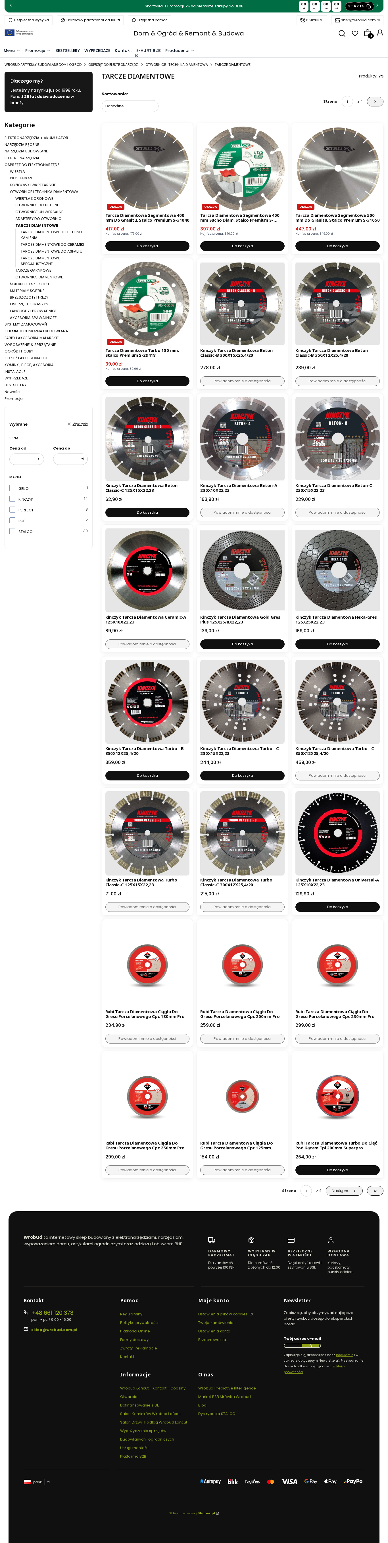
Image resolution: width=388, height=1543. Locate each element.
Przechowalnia (212, 1339)
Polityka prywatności (139, 1322)
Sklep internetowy (192, 1513)
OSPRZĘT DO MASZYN (29, 304)
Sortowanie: (115, 94)
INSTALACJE (15, 371)
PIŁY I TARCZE (21, 178)
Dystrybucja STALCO (216, 1413)
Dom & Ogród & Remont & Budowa (189, 33)
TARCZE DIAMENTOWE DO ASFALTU (51, 251)
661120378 (315, 20)
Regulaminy (131, 1314)
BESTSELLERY (15, 385)
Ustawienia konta (214, 1331)
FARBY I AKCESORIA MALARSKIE (32, 338)
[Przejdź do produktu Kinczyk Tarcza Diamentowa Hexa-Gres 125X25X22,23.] (337, 570)
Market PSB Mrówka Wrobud (224, 1396)
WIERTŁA (17, 171)
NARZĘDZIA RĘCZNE (22, 144)
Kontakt (127, 1356)
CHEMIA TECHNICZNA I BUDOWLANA (36, 331)
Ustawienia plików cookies (223, 1314)
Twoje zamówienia (216, 1322)
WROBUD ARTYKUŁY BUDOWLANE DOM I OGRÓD (43, 64)
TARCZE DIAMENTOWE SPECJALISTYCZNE (40, 260)
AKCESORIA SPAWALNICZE (33, 317)
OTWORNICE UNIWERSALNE (39, 212)
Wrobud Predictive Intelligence (227, 1388)
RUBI (22, 521)
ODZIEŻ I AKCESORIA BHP (27, 358)
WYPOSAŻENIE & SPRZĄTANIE (30, 344)
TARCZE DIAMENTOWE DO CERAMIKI (52, 244)
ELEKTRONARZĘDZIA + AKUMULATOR (36, 137)
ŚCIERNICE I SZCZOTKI (29, 284)
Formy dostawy (134, 1339)
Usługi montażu (134, 1447)
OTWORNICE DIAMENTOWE (39, 277)
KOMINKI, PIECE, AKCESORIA (29, 365)
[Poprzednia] (11, 6)
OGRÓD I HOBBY (19, 351)
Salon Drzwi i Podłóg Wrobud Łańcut (153, 1422)
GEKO (23, 488)
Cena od (17, 448)
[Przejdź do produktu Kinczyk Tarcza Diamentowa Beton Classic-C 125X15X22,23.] (147, 439)
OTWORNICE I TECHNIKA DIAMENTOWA (176, 64)
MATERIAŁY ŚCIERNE (27, 290)
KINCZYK (26, 499)
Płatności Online (135, 1331)
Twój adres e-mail (302, 1338)
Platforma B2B (133, 1456)
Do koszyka (147, 246)
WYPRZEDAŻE (16, 378)
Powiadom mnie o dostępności (242, 381)
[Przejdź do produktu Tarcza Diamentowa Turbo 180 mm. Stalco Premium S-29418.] (147, 304)
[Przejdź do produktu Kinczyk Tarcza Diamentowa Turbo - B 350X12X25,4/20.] (147, 702)
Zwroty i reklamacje (138, 1348)
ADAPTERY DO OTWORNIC (38, 218)
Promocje (14, 398)
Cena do (61, 448)
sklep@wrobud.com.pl (360, 20)
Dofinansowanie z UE (139, 1405)
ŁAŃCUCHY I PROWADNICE (33, 311)
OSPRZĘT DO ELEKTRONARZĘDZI (113, 64)
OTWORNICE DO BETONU (37, 205)
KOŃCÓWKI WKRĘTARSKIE (33, 185)
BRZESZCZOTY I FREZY (29, 297)
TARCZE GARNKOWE (33, 270)
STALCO (25, 531)
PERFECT (26, 510)
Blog (202, 1405)
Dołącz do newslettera (310, 1346)
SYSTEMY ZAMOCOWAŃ (26, 324)
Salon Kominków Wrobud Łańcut (150, 1413)
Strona (330, 101)
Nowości (12, 391)
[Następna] (377, 6)
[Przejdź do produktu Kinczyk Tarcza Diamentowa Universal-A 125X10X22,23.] (337, 833)
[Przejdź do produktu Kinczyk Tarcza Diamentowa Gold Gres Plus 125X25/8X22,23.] (242, 570)
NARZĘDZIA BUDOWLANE (26, 151)
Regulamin (344, 1355)
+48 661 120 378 (52, 1313)
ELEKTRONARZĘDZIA (22, 158)
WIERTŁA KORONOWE (34, 198)
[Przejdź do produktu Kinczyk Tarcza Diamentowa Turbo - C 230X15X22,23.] (242, 702)
